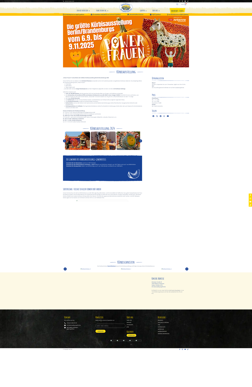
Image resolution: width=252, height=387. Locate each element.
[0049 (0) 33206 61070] (63, 1)
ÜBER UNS (155, 10)
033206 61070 (159, 285)
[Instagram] (250, 198)
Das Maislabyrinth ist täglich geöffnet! (74, 14)
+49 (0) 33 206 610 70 (72, 323)
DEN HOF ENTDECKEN (82, 10)
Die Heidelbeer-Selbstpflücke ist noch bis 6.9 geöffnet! (107, 14)
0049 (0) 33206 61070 (69, 1)
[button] (64, 140)
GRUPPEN (142, 10)
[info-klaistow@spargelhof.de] (65, 325)
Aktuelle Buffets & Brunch (136, 14)
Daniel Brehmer (111, 266)
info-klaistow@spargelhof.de (159, 286)
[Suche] (177, 4)
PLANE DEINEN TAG (101, 10)
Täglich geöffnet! (156, 14)
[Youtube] (250, 201)
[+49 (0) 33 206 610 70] (65, 323)
